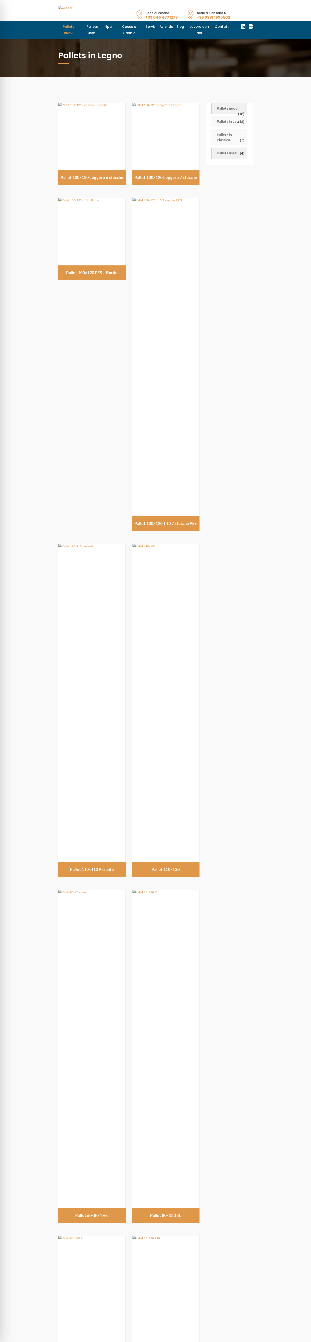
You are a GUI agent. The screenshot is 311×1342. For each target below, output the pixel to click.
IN (243, 26)
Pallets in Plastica (224, 131)
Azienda (157, 26)
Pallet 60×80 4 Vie (92, 1209)
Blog (170, 26)
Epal (105, 26)
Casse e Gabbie (123, 26)
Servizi (143, 26)
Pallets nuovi (67, 26)
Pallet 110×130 (166, 863)
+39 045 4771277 (161, 17)
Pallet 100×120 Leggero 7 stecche (166, 171)
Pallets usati (89, 26)
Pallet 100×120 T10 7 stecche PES (166, 517)
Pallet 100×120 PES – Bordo (91, 266)
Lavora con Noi (188, 26)
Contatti (208, 26)
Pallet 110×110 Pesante (92, 863)
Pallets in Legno (230, 115)
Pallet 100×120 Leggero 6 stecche (92, 171)
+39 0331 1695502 (213, 17)
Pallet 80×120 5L (165, 1209)
